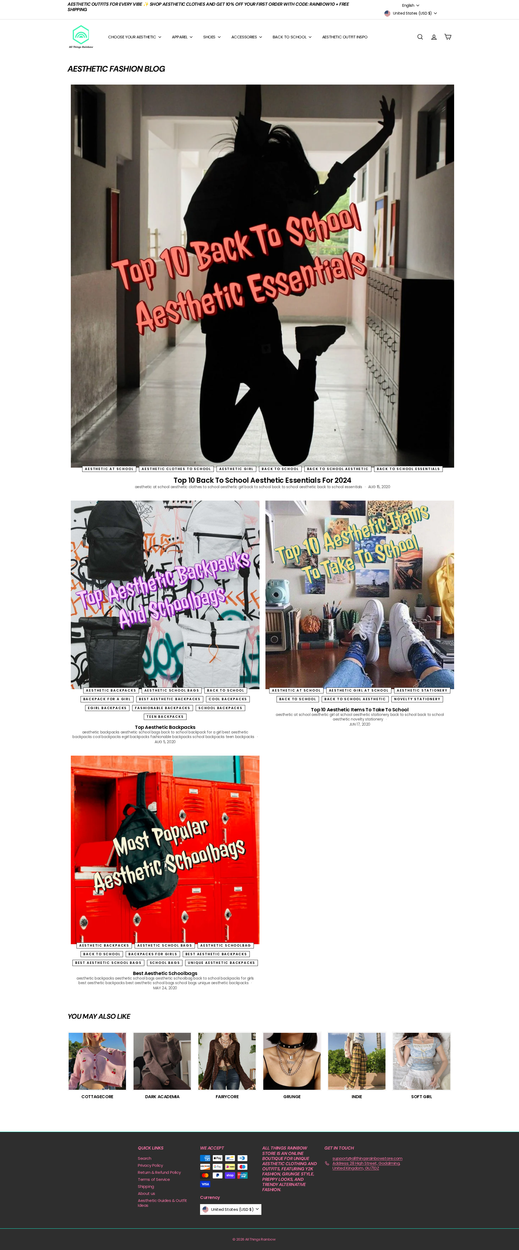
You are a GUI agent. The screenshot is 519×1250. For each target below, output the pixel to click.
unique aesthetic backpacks (221, 962)
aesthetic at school (109, 468)
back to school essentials (408, 468)
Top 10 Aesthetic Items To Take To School (359, 709)
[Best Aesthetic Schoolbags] (165, 850)
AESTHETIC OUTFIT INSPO (345, 37)
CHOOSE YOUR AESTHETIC (132, 37)
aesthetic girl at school (359, 690)
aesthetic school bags (171, 690)
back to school (280, 468)
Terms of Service (154, 1179)
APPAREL (180, 37)
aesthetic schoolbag (225, 945)
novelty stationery (417, 699)
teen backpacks (165, 716)
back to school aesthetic (338, 468)
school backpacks (220, 708)
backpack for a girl (107, 699)
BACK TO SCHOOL (290, 37)
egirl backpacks (107, 708)
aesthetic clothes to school (176, 468)
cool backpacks (228, 699)
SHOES (210, 37)
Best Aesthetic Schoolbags (165, 973)
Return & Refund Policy (159, 1172)
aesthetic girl (236, 468)
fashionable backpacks (162, 708)
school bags (165, 962)
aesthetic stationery (422, 690)
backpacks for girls (152, 954)
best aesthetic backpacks (170, 699)
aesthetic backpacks (111, 690)
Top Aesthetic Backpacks (165, 727)
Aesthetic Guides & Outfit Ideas (162, 1203)
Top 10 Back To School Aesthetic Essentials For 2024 (262, 480)
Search (144, 1158)
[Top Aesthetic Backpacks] (165, 595)
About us (146, 1193)
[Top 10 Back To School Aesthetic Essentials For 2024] (262, 276)
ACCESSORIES (244, 37)
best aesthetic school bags (108, 962)
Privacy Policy (150, 1165)
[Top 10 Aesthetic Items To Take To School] (359, 595)
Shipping (146, 1186)
